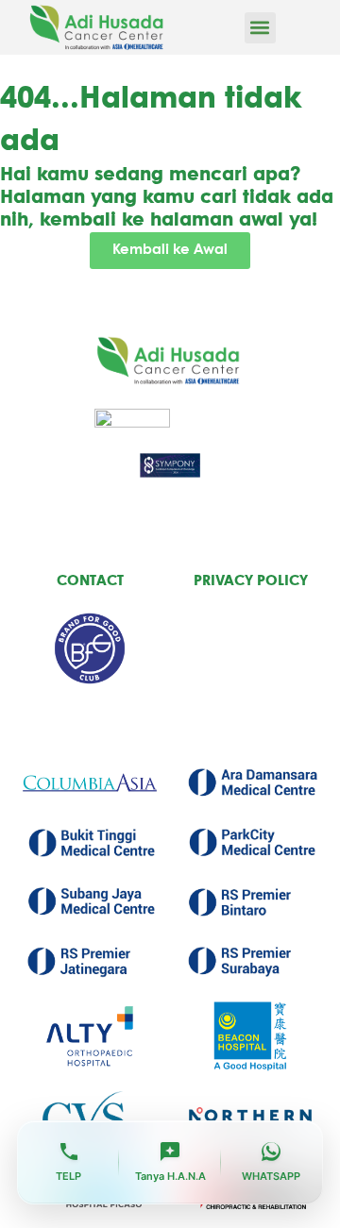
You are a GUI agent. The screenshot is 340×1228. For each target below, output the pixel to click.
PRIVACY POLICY (251, 581)
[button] (260, 27)
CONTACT (90, 581)
